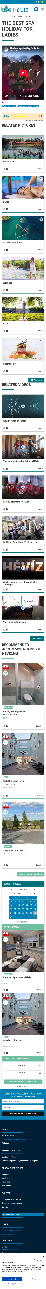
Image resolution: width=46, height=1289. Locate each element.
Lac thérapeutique (12, 242)
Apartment (7, 846)
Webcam (5, 1143)
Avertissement (7, 1234)
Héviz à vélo (7, 1182)
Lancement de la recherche (23, 1081)
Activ (5, 323)
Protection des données (11, 1231)
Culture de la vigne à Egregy (13, 1199)
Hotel (6, 777)
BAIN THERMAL (8, 1136)
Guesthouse (8, 707)
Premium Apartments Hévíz (17, 977)
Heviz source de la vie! (14, 420)
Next (40, 169)
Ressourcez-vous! (9, 106)
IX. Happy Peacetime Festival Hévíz (21, 542)
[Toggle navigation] (42, 9)
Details (39, 726)
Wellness (7, 283)
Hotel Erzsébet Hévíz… (14, 1040)
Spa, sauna (6, 1186)
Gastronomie (9, 364)
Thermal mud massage (14, 622)
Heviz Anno (9, 161)
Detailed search (23, 922)
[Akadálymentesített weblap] (42, 2)
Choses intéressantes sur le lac (14, 1139)
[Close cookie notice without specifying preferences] (43, 1257)
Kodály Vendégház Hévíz (15, 711)
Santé (6, 202)
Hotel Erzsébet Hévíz (13, 781)
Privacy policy (39, 1260)
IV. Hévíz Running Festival (16, 501)
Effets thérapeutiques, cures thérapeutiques (20, 1161)
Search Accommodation (30, 874)
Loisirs (5, 1178)
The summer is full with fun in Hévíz (21, 461)
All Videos (37, 638)
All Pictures (36, 380)
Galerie (5, 1207)
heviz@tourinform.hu (10, 1249)
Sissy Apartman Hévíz (14, 850)
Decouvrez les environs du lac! (27, 106)
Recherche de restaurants (12, 1203)
